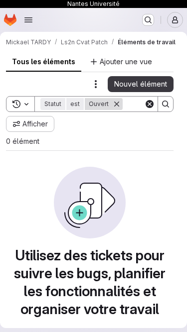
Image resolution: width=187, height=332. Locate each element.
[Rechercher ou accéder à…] (148, 20)
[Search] (166, 104)
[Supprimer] (117, 104)
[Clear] (150, 104)
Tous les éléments (43, 61)
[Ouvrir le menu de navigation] (28, 20)
